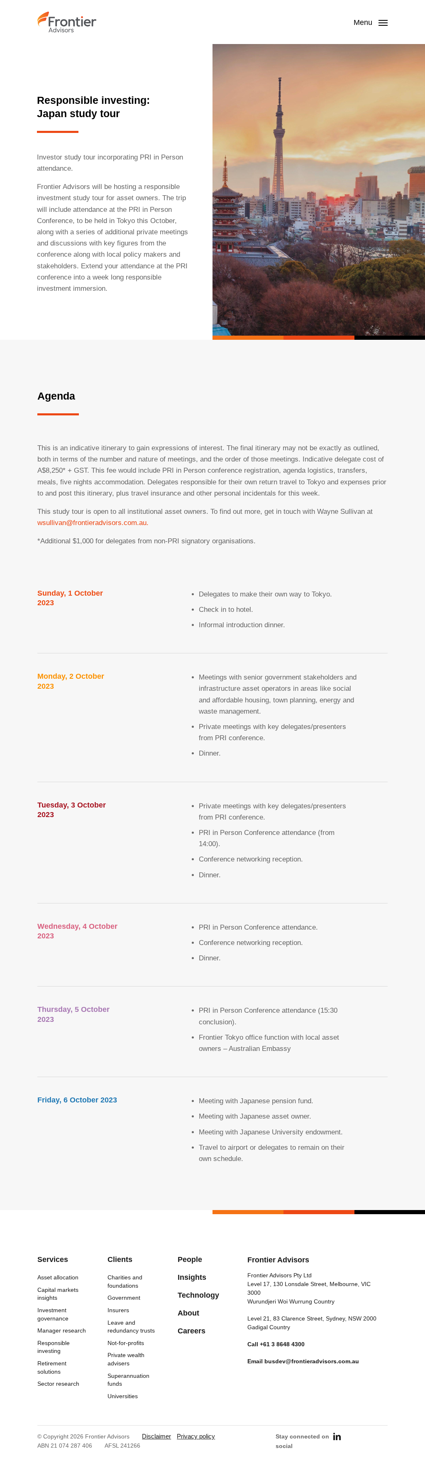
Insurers (118, 1310)
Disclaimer (156, 1436)
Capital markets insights (57, 1293)
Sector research (58, 1383)
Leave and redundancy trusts (131, 1326)
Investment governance (52, 1314)
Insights (192, 1277)
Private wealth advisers (125, 1359)
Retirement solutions (51, 1367)
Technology (198, 1295)
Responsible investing (53, 1347)
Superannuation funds (128, 1379)
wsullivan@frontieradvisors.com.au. (93, 523)
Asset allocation (57, 1277)
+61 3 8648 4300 (282, 1344)
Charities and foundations (124, 1281)
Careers (191, 1331)
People (190, 1260)
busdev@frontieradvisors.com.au (311, 1361)
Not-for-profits (125, 1343)
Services (52, 1260)
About (188, 1313)
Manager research (61, 1330)
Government (123, 1297)
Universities (122, 1396)
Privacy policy (196, 1436)
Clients (119, 1260)
